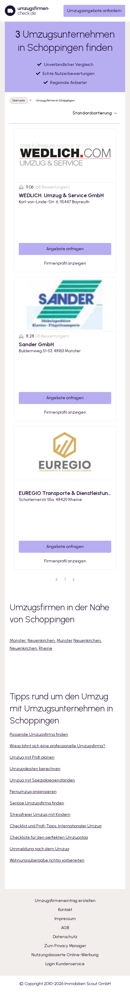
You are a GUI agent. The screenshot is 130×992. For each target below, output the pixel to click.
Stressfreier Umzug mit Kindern (40, 814)
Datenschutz (65, 936)
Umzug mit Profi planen (32, 757)
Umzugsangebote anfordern (94, 10)
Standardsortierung (92, 113)
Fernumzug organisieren (33, 791)
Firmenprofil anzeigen (65, 263)
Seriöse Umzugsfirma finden (37, 803)
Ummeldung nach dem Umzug (39, 848)
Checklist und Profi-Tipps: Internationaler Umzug (56, 826)
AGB (65, 927)
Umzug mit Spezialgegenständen (42, 780)
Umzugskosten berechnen (35, 768)
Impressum (65, 918)
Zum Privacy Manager (65, 945)
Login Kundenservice (65, 963)
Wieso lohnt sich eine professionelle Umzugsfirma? (57, 745)
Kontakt (65, 909)
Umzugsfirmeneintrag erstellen (65, 900)
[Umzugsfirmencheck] (27, 10)
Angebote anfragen (65, 248)
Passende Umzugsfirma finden (39, 734)
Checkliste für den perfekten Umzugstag (49, 837)
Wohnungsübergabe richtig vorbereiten (47, 860)
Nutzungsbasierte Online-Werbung (65, 954)
